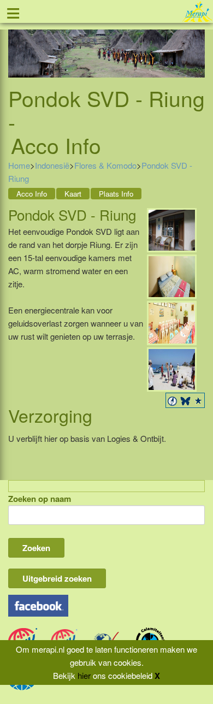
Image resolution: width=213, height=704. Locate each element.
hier (84, 675)
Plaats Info (116, 193)
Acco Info (31, 193)
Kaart (72, 193)
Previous (16, 45)
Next (196, 45)
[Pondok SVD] (172, 229)
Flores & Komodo (105, 165)
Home (19, 165)
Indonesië (52, 165)
